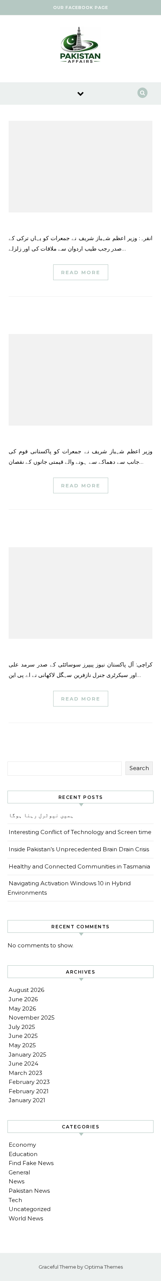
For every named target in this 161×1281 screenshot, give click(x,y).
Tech (15, 1200)
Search (139, 768)
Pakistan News (29, 1190)
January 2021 (27, 1100)
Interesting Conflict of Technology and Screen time (80, 832)
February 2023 (29, 1081)
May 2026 (22, 1008)
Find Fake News (31, 1163)
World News (26, 1218)
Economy (22, 1144)
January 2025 (27, 1054)
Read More (80, 272)
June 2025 (23, 1035)
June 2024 (23, 1063)
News (16, 1181)
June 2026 (23, 999)
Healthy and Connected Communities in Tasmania (79, 866)
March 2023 (25, 1072)
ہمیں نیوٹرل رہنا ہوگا (41, 815)
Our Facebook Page (80, 7)
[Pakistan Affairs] (80, 46)
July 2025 (22, 1026)
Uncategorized (30, 1209)
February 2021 (29, 1091)
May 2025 (22, 1045)
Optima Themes (103, 1267)
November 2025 (32, 1017)
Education (23, 1154)
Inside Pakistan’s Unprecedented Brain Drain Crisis (79, 849)
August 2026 (26, 989)
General (19, 1172)
